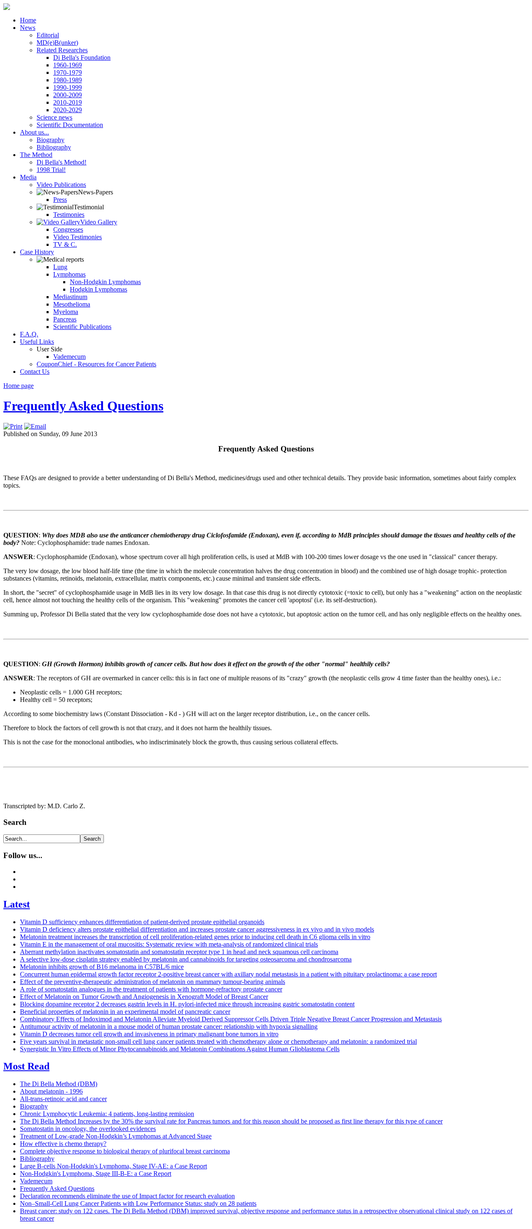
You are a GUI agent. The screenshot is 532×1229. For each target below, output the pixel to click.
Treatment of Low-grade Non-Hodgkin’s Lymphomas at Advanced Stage (116, 1136)
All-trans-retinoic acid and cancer (63, 1098)
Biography (34, 1106)
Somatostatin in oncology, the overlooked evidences (88, 1128)
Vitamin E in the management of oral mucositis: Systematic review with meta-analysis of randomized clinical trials (169, 944)
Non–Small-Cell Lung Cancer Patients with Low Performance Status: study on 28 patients (138, 1203)
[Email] (35, 426)
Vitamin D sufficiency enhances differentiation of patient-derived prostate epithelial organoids (142, 921)
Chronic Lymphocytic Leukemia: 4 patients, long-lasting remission (107, 1113)
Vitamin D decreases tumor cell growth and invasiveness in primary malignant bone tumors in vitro (149, 1034)
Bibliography (37, 1158)
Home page (18, 385)
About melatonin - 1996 (51, 1091)
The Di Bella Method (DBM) (58, 1083)
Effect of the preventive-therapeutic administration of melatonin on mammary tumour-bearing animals (152, 981)
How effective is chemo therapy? (63, 1143)
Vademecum (36, 1181)
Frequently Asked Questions (83, 405)
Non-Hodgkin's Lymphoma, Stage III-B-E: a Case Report (95, 1173)
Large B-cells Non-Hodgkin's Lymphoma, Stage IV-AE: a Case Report (113, 1166)
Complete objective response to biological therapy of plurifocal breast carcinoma (125, 1151)
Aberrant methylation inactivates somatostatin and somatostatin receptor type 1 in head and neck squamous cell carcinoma (179, 951)
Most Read (26, 1066)
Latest (16, 904)
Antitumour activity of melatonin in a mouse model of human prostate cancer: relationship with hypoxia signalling (169, 1026)
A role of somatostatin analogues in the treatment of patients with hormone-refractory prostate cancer (151, 989)
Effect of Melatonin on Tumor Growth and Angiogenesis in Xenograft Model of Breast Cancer (144, 996)
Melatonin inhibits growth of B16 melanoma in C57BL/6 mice (102, 966)
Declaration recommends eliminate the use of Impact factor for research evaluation (127, 1196)
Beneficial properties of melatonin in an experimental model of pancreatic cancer (125, 1011)
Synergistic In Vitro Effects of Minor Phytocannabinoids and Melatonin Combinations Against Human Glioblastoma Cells (180, 1048)
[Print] (12, 426)
